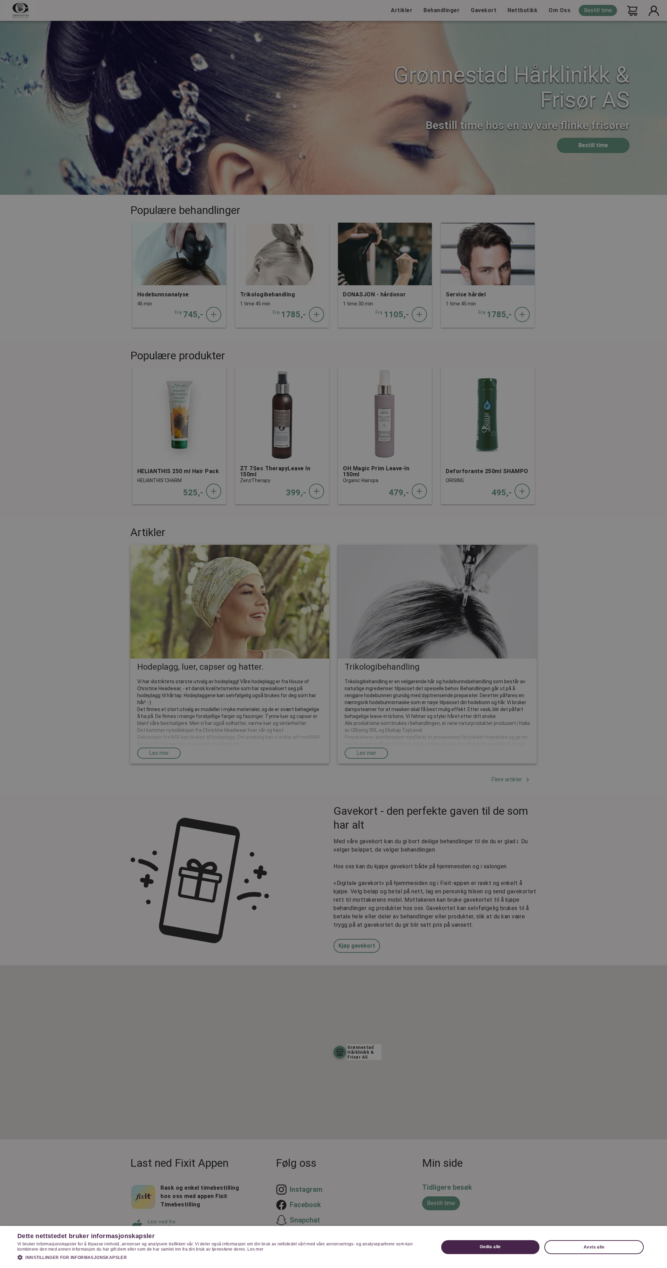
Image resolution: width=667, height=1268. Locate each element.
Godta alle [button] (490, 1246)
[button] (221, 1257)
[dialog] (333, 1247)
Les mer (255, 1249)
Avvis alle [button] (594, 1247)
